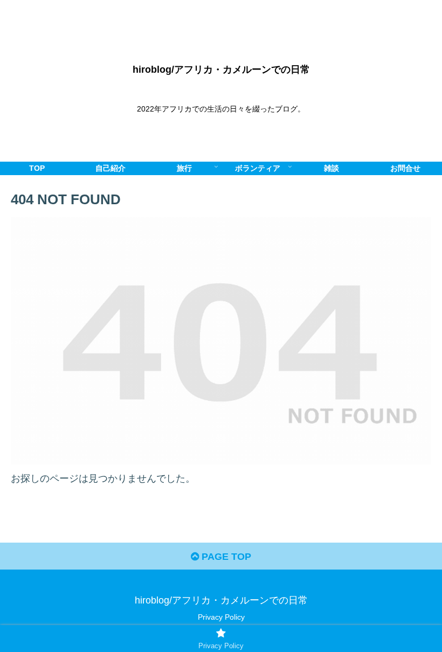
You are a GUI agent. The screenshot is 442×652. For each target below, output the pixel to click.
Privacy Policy (221, 617)
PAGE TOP (225, 556)
